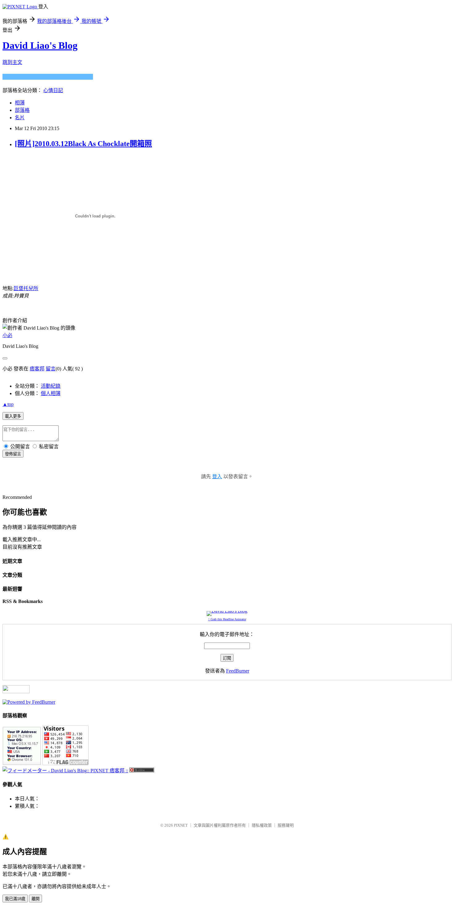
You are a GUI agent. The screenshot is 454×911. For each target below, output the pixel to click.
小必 (7, 335)
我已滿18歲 (15, 898)
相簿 (20, 102)
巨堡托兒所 (26, 288)
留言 (51, 368)
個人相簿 (51, 393)
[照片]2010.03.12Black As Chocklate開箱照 (83, 144)
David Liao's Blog (40, 45)
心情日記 (53, 90)
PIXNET (181, 825)
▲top (8, 404)
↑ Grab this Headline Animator (227, 619)
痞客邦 (37, 368)
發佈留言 (13, 454)
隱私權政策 (262, 825)
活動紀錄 (51, 386)
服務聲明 (286, 825)
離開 (36, 898)
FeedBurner (237, 670)
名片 (20, 117)
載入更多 (13, 416)
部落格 (22, 110)
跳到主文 (12, 62)
